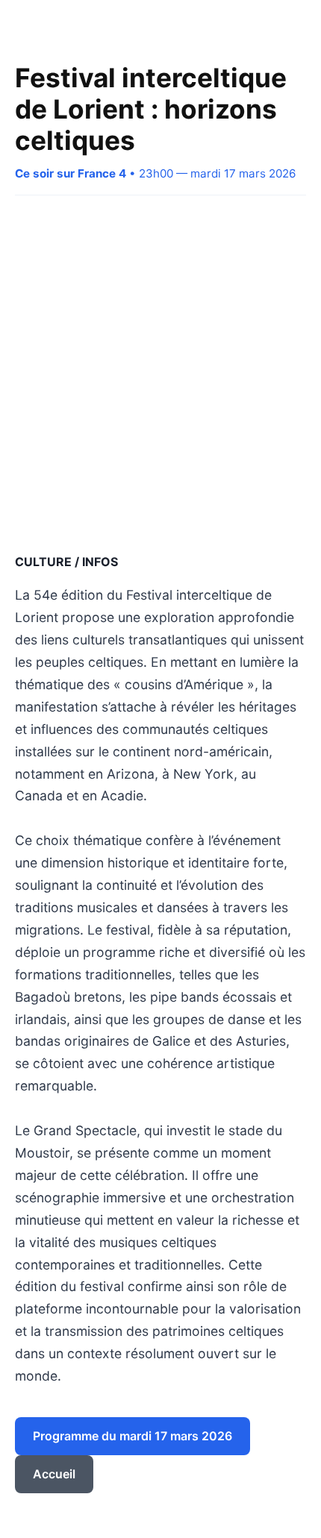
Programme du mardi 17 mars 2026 (132, 1435)
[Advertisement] (160, 373)
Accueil (54, 1473)
